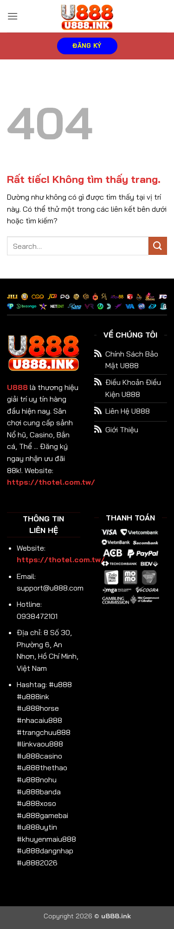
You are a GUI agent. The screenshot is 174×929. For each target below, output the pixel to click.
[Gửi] (157, 246)
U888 (17, 387)
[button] (12, 16)
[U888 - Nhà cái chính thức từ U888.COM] (87, 16)
